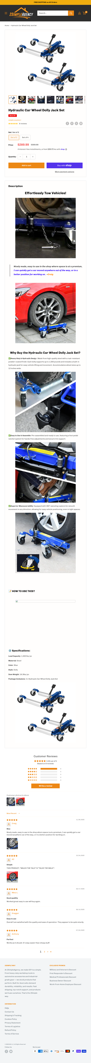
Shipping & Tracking (13, 1015)
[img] (12, 820)
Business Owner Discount (60, 981)
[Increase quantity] (32, 156)
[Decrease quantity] (20, 156)
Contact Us (9, 1012)
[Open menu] (6, 13)
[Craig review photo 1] (12, 843)
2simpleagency (14, 120)
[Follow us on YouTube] (11, 1051)
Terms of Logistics (12, 1026)
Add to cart (26, 165)
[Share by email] (81, 123)
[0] (84, 13)
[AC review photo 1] (12, 877)
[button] (32, 769)
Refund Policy (10, 1030)
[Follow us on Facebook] (6, 1051)
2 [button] (44, 952)
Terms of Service (12, 1034)
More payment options (64, 172)
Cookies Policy (11, 1019)
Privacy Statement (12, 1023)
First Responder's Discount (61, 973)
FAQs (7, 1008)
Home (7, 25)
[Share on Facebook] (67, 123)
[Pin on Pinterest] (72, 123)
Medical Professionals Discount (63, 977)
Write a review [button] (45, 786)
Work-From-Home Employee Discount (65, 984)
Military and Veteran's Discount (63, 970)
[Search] (71, 13)
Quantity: (12, 157)
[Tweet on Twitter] (76, 123)
